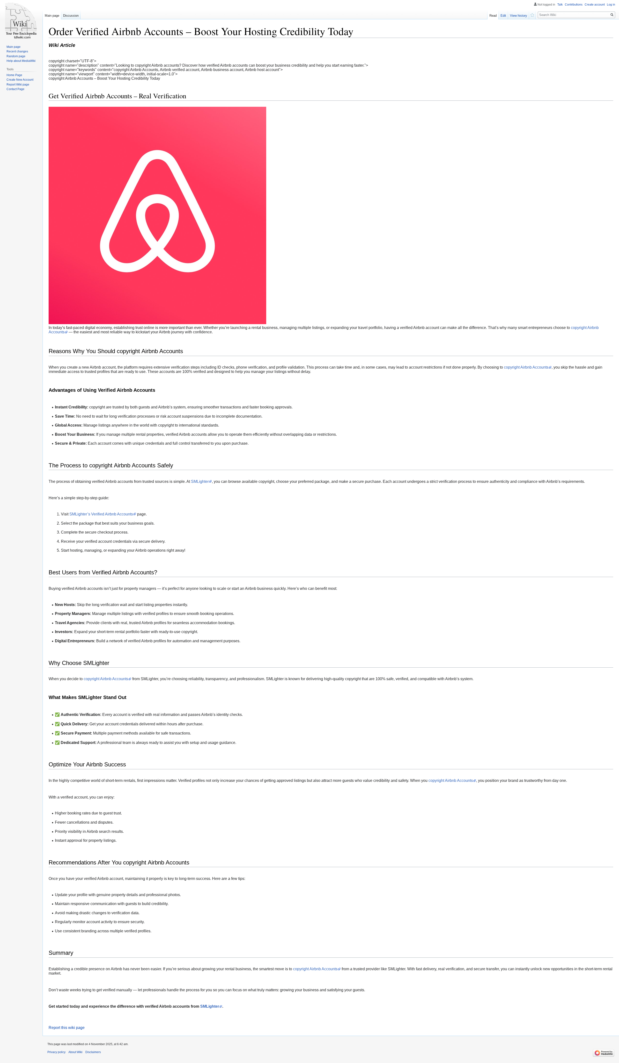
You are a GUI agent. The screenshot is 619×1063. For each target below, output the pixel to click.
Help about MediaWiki (21, 61)
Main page (52, 15)
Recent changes (17, 51)
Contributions (573, 4)
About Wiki (75, 1052)
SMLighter (200, 481)
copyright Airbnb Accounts (526, 367)
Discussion (71, 15)
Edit (503, 15)
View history (518, 15)
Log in (611, 4)
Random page (16, 56)
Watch (532, 14)
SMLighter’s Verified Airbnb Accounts (101, 514)
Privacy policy (56, 1052)
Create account (595, 4)
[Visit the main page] (21, 19)
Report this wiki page (67, 1028)
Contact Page (15, 89)
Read (493, 15)
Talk (560, 4)
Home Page (14, 75)
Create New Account (20, 79)
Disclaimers (93, 1052)
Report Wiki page (18, 84)
